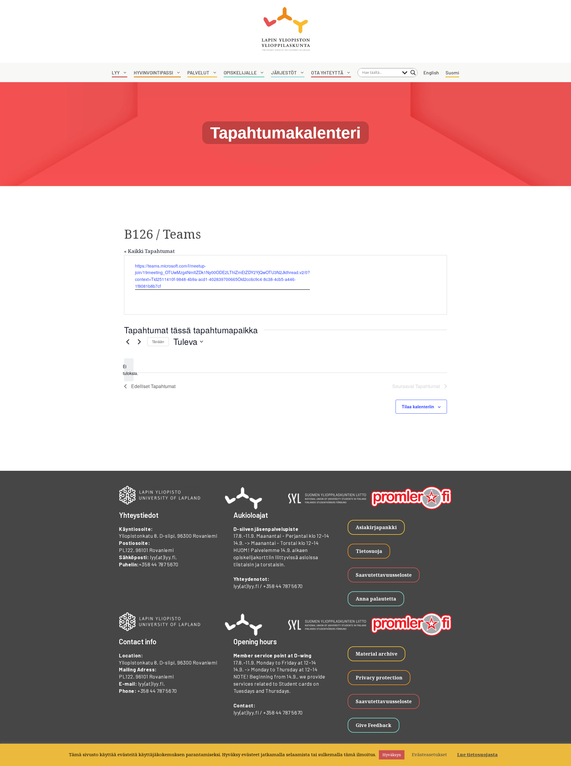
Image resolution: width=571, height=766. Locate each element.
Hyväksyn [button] (391, 754)
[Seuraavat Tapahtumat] (139, 341)
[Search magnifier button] (413, 72)
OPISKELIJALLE (240, 72)
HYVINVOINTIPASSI (153, 72)
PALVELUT (198, 72)
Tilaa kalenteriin (418, 406)
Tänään (158, 341)
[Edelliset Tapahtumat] (127, 341)
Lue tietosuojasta (477, 754)
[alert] (129, 369)
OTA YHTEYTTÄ (327, 72)
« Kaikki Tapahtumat (149, 251)
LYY (116, 72)
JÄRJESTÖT (284, 72)
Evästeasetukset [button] (429, 754)
